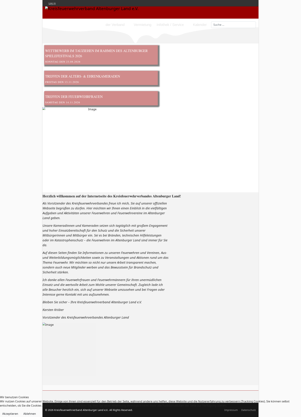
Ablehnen (29, 414)
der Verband (115, 25)
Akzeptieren (10, 414)
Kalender (200, 25)
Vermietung (142, 25)
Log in (52, 3)
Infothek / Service (170, 25)
